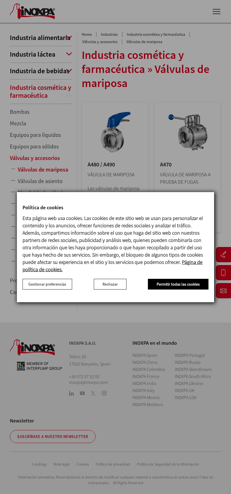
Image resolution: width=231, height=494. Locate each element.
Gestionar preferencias (47, 284)
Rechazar (110, 284)
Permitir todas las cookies (178, 284)
